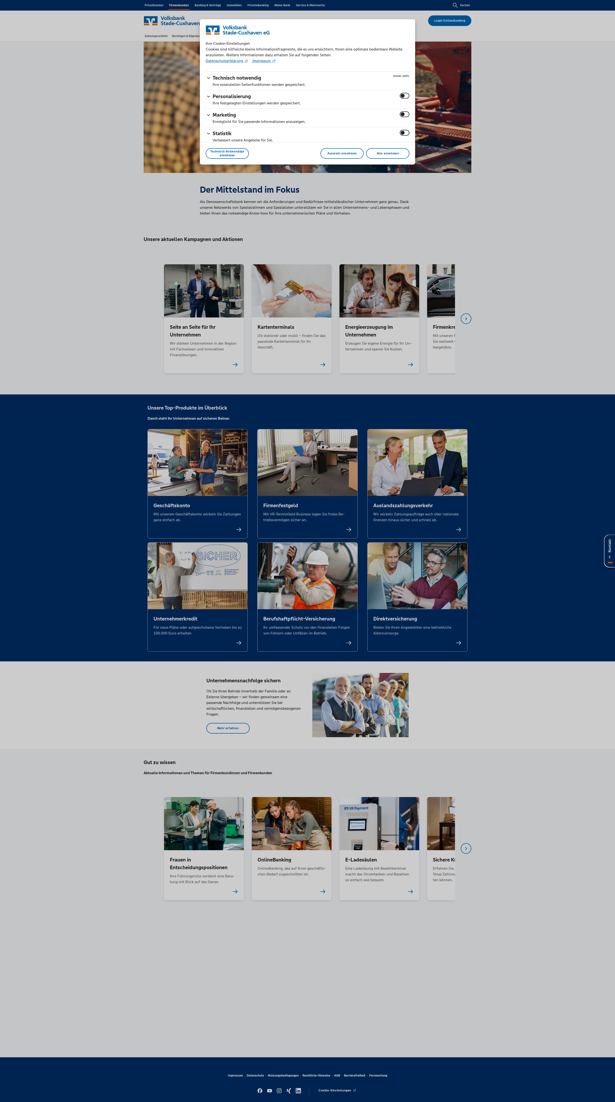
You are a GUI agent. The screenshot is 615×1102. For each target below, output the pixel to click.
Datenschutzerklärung (225, 60)
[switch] (404, 96)
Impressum (262, 60)
